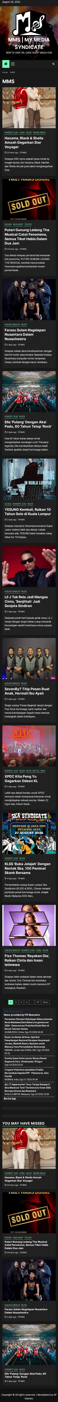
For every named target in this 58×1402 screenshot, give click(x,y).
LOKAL (22, 132)
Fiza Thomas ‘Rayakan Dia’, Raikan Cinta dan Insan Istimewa (27, 960)
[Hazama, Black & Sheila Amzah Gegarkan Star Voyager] (29, 107)
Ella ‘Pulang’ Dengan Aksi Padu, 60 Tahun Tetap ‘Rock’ (25, 1375)
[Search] (53, 64)
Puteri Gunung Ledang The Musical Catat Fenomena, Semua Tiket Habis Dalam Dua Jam (26, 1245)
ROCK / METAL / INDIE (35, 771)
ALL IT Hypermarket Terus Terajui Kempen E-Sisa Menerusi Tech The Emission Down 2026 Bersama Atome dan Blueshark (28, 1087)
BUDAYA (8, 224)
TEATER (28, 224)
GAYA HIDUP (18, 224)
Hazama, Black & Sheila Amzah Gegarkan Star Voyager (24, 142)
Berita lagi (10, 1098)
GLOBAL (8, 504)
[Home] (6, 64)
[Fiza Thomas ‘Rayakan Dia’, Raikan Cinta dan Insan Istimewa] (29, 925)
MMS (24, 153)
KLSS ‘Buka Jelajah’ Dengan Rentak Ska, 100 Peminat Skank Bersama (28, 868)
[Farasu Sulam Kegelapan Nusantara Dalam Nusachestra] (29, 299)
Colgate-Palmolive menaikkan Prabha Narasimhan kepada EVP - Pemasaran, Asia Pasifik (27, 1073)
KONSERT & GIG (11, 132)
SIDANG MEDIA (39, 132)
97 (38, 1002)
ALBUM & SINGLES (12, 324)
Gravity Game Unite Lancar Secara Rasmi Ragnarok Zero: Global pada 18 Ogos (26, 1060)
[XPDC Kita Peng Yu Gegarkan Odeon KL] (29, 745)
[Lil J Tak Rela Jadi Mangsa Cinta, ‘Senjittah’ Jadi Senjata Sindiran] (29, 566)
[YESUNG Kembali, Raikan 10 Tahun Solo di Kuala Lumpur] (29, 479)
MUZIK (29, 132)
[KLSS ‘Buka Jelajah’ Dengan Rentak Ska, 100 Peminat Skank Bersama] (29, 833)
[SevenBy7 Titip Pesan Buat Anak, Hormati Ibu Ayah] (29, 658)
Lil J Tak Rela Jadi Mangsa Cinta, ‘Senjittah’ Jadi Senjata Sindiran (26, 601)
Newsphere (43, 1394)
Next (45, 1002)
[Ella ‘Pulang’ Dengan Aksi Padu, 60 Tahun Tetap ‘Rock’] (29, 391)
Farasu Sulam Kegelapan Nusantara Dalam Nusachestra (25, 334)
